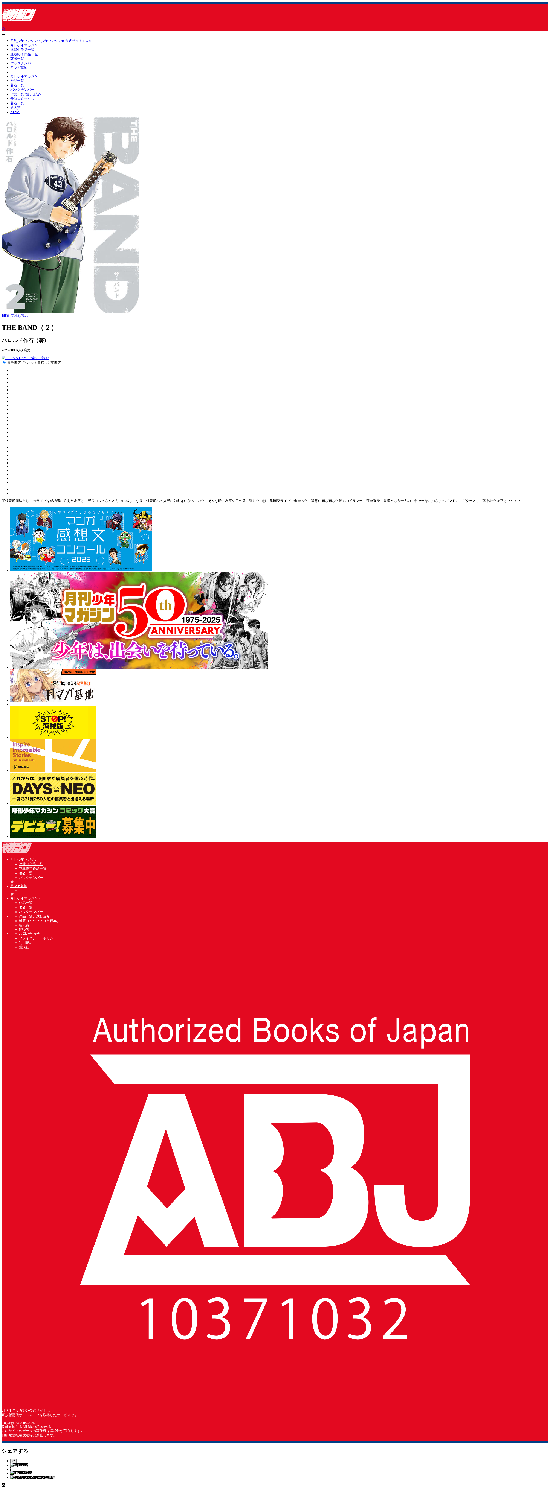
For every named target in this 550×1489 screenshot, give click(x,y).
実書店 (55, 363)
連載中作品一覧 (22, 50)
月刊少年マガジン (24, 45)
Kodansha (8, 1426)
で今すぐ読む (38, 358)
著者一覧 (17, 59)
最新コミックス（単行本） (39, 921)
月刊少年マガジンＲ (25, 76)
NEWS (15, 112)
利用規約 (26, 943)
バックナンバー (22, 63)
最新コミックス (22, 98)
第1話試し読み (17, 316)
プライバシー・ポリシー (38, 938)
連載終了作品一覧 (24, 54)
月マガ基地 (19, 68)
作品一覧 (17, 80)
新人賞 (15, 108)
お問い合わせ (29, 933)
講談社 (24, 947)
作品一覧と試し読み (25, 94)
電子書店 (14, 363)
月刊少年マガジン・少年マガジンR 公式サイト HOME (51, 41)
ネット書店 (35, 363)
